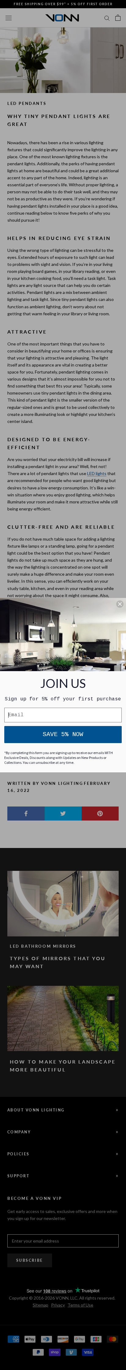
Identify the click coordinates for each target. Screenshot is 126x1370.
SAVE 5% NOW (63, 734)
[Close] (120, 604)
